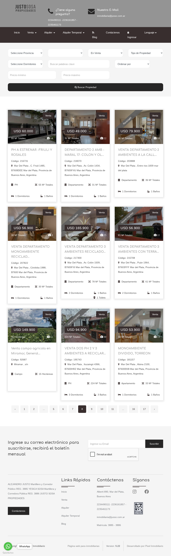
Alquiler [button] (48, 32)
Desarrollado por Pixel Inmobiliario (145, 546)
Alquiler (65, 507)
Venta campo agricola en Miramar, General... (30, 351)
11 (112, 409)
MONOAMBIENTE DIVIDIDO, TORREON (134, 351)
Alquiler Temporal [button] (72, 32)
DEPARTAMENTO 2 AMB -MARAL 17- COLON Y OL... (84, 152)
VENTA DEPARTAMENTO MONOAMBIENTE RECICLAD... (30, 251)
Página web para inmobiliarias (83, 546)
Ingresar (131, 37)
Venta (64, 499)
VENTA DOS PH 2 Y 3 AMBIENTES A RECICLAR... (85, 351)
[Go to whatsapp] (8, 546)
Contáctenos (113, 32)
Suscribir (154, 443)
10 (102, 409)
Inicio (17, 32)
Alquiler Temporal (70, 515)
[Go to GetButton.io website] (8, 553)
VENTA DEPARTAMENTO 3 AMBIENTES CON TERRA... (138, 249)
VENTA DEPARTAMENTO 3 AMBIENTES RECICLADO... (85, 249)
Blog (94, 37)
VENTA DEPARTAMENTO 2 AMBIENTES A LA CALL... (138, 152)
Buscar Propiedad (86, 87)
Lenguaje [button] (149, 32)
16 (133, 409)
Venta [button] (30, 32)
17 (144, 409)
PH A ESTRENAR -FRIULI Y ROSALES (31, 152)
